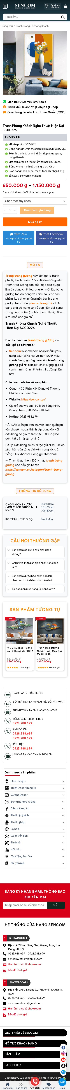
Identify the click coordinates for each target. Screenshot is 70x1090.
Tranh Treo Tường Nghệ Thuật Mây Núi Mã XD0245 (49, 651)
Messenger (49, 1087)
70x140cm (47, 510)
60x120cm (47, 507)
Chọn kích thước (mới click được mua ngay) (28, 192)
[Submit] (63, 16)
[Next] (63, 639)
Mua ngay (35, 222)
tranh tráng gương (41, 340)
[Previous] (6, 639)
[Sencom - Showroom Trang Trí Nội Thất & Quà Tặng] (25, 6)
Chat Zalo (18, 237)
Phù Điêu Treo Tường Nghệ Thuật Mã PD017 (19, 649)
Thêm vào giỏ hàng (37, 210)
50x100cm (47, 504)
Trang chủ (7, 26)
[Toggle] (8, 550)
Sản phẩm (21, 1087)
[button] (5, 6)
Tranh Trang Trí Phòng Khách (32, 26)
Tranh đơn (47, 519)
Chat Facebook (51, 237)
